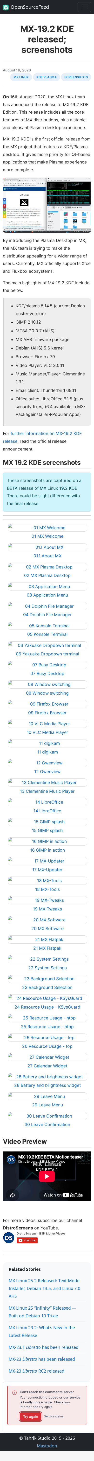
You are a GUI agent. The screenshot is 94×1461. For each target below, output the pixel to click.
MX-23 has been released (42, 1359)
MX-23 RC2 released (36, 1371)
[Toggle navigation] (84, 7)
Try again (30, 1416)
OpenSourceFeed (30, 7)
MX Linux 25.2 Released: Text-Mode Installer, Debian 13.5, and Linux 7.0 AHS (44, 1288)
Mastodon (47, 1446)
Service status (53, 1416)
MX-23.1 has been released (44, 1347)
